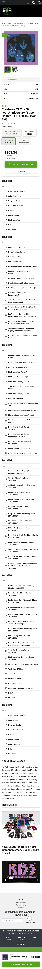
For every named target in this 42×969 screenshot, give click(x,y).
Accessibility (21, 944)
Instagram (22, 905)
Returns (33, 937)
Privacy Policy (8, 939)
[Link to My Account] (34, 3)
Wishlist (22, 171)
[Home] (7, 10)
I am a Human (30, 922)
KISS (9, 23)
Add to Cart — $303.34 (22, 164)
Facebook (22, 903)
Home (3, 23)
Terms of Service (21, 939)
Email (21, 907)
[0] (40, 3)
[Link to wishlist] (28, 3)
